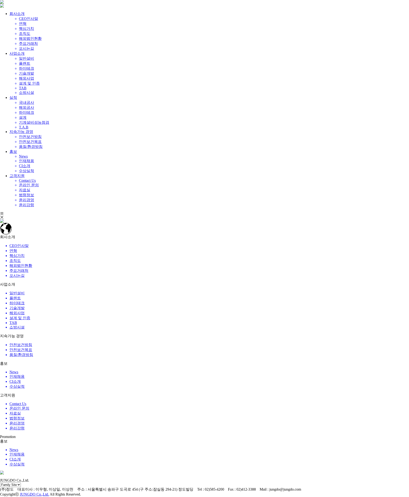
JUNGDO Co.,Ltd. (34, 494)
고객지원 (17, 176)
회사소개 (17, 14)
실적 (13, 98)
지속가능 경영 (21, 132)
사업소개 (17, 53)
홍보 (13, 152)
